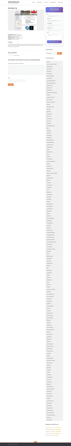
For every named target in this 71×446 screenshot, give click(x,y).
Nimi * (48, 14)
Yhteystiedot (60, 2)
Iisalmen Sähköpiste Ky (50, 433)
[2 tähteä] (9, 55)
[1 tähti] (8, 55)
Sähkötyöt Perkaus (49, 435)
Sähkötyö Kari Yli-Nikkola (50, 431)
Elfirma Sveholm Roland (50, 429)
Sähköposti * (49, 18)
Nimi (9, 78)
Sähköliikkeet (39, 2)
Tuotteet (46, 2)
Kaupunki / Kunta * (50, 27)
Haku (60, 53)
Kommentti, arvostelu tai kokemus (16, 63)
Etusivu (33, 2)
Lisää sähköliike (53, 2)
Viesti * (48, 32)
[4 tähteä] (11, 55)
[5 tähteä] (12, 55)
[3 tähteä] (10, 55)
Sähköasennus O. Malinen (50, 427)
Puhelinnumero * (49, 23)
